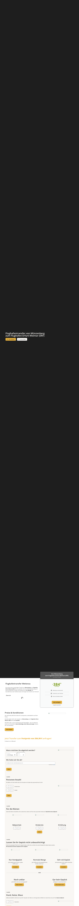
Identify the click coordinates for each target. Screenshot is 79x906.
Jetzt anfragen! (57, 702)
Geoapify (54, 764)
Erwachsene (17, 786)
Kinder (16, 790)
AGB (60, 705)
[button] (9, 769)
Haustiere (17, 901)
